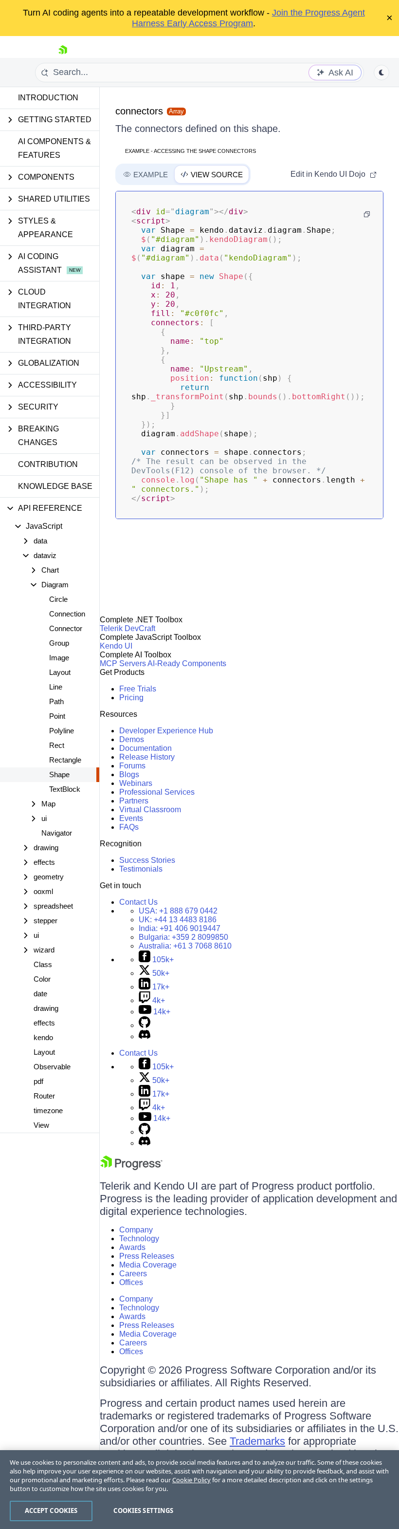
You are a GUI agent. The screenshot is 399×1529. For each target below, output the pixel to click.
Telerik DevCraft (127, 628)
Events (131, 818)
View (41, 1125)
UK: (178, 919)
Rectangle (65, 760)
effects (44, 1023)
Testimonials (141, 869)
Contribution (48, 464)
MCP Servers (123, 663)
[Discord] (144, 1036)
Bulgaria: (183, 937)
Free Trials (137, 689)
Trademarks (257, 1441)
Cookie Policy (191, 1479)
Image (59, 657)
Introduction (48, 97)
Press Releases (146, 1256)
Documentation (145, 748)
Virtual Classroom (150, 809)
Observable (52, 1067)
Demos (131, 739)
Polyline (61, 731)
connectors (139, 111)
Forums (132, 766)
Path (56, 701)
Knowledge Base (55, 486)
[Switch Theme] (381, 72)
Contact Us (138, 902)
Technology (139, 1238)
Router (44, 1096)
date (40, 993)
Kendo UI (116, 646)
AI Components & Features (54, 148)
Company (136, 1230)
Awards (132, 1247)
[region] (199, 1489)
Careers (133, 1273)
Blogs (129, 774)
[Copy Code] (367, 214)
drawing (46, 1008)
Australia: (185, 946)
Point (57, 716)
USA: (178, 911)
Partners (133, 801)
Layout (60, 672)
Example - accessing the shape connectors (190, 151)
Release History (147, 757)
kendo (43, 1037)
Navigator (56, 833)
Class (43, 964)
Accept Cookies (51, 1510)
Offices (131, 1282)
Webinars (135, 783)
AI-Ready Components (186, 663)
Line (55, 687)
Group (59, 643)
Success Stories (147, 860)
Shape (59, 774)
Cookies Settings (143, 1510)
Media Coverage (148, 1265)
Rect (56, 745)
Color (42, 979)
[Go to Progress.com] (131, 1167)
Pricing (131, 697)
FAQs (129, 827)
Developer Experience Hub (166, 731)
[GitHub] (144, 1025)
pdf (38, 1081)
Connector (65, 628)
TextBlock (64, 789)
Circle (58, 599)
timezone (48, 1110)
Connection (67, 614)
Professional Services (157, 792)
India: (179, 928)
